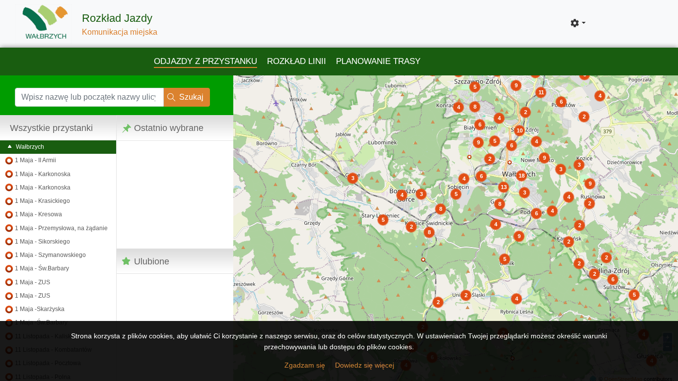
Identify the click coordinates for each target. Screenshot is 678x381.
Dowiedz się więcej (364, 365)
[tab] (205, 62)
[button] (578, 23)
